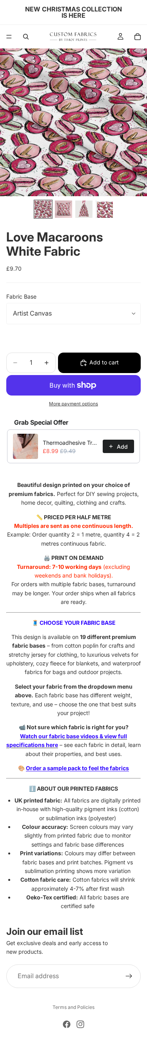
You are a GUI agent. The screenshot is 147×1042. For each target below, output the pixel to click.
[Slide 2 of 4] (63, 209)
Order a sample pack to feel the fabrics (77, 768)
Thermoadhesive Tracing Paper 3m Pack (70, 442)
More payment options (73, 404)
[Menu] (9, 37)
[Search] (25, 36)
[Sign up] (129, 976)
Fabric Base (21, 296)
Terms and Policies (73, 1007)
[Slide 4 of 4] (104, 209)
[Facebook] (66, 1024)
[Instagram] (80, 1024)
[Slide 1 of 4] (43, 209)
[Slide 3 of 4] (84, 209)
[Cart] (137, 36)
